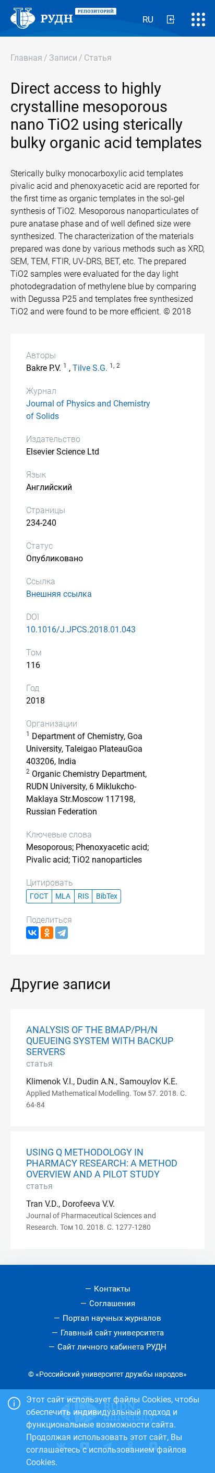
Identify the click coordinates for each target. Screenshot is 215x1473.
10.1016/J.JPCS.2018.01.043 (81, 629)
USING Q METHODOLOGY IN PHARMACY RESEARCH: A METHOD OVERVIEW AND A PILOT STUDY (101, 1163)
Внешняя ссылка (59, 594)
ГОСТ (39, 896)
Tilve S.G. (90, 368)
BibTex (106, 896)
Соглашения (112, 1303)
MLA (62, 896)
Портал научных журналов (112, 1318)
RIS (83, 896)
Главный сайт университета (112, 1333)
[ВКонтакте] (32, 932)
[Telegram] (61, 932)
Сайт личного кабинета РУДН (111, 1347)
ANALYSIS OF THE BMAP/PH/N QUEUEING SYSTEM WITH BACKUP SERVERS (99, 1041)
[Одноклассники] (47, 932)
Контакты (112, 1289)
